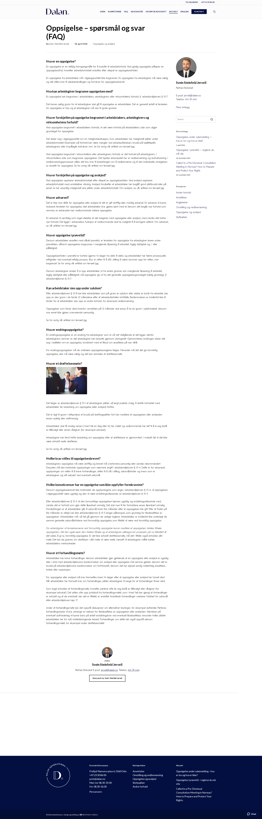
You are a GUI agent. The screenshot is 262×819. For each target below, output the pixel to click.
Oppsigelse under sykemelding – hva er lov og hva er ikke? (194, 139)
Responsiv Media (90, 815)
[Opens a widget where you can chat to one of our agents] (251, 814)
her (113, 165)
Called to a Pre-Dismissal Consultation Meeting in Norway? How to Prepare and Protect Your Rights (196, 167)
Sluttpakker (181, 217)
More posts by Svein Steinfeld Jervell (107, 678)
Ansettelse (181, 197)
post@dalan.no (97, 778)
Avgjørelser (182, 202)
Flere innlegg (183, 107)
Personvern (95, 791)
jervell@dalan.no (109, 670)
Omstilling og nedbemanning (191, 207)
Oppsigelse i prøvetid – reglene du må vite (195, 152)
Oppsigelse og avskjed (104, 44)
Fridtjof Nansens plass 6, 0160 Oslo (107, 771)
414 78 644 (133, 670)
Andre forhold (183, 192)
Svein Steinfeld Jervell (59, 44)
